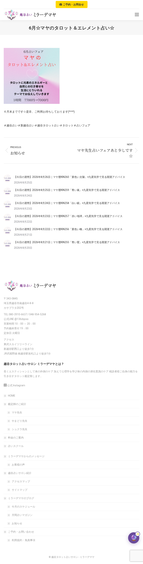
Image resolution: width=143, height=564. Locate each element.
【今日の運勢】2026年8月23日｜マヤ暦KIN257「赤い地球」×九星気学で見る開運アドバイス (68, 216)
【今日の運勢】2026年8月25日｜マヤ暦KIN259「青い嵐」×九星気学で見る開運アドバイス (67, 189)
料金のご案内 (16, 437)
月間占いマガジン (22, 514)
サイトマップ (19, 489)
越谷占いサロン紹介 (19, 473)
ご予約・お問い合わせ (21, 531)
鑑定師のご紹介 (17, 404)
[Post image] (7, 178)
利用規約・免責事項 (23, 540)
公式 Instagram (16, 385)
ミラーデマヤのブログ (21, 498)
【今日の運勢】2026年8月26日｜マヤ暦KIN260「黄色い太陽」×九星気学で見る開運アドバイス (69, 176)
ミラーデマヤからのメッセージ (26, 456)
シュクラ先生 (19, 429)
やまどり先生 (19, 420)
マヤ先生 (17, 412)
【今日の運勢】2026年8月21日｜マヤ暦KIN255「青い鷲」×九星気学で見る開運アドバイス (67, 242)
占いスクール (16, 445)
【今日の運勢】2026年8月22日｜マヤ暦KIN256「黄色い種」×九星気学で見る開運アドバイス (68, 229)
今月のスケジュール (23, 506)
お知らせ (17, 523)
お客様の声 (18, 464)
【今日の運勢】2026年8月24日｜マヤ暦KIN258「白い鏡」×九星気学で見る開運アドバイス (67, 203)
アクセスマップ (21, 481)
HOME (11, 395)
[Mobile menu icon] (136, 14)
